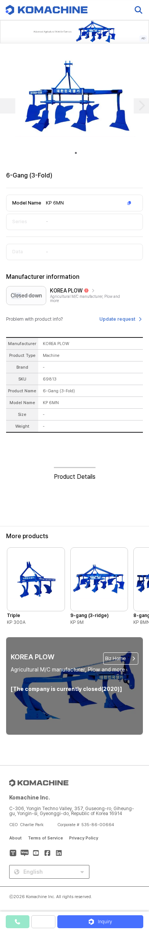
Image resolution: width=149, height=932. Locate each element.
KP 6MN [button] (55, 203)
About (15, 838)
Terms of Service (45, 838)
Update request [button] (117, 319)
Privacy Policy (83, 838)
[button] (135, 867)
